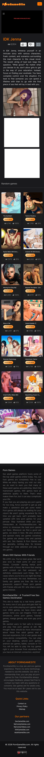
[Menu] (39, 4)
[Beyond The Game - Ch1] (33, 274)
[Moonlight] (18, 429)
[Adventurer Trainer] (33, 346)
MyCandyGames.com (22, 724)
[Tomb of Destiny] (33, 202)
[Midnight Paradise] (22, 429)
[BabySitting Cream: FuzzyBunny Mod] (33, 381)
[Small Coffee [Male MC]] (11, 381)
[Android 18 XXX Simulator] (33, 238)
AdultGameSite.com (22, 732)
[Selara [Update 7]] (33, 310)
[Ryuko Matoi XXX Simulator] (11, 238)
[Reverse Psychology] (11, 346)
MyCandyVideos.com (22, 727)
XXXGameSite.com (22, 730)
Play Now (8, 219)
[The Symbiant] (11, 202)
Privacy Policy (22, 706)
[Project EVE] (26, 429)
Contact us (22, 703)
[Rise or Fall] (11, 310)
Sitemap (22, 709)
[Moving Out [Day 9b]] (11, 274)
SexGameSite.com (22, 721)
